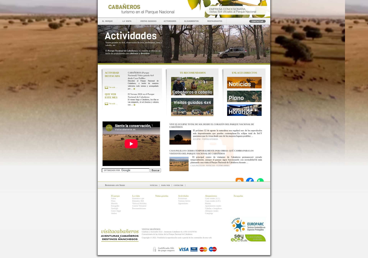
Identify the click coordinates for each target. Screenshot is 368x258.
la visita (126, 21)
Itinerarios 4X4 (138, 201)
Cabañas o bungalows (213, 208)
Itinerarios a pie (138, 198)
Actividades (183, 196)
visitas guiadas (148, 21)
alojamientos (191, 21)
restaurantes (214, 21)
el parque (107, 21)
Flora (113, 201)
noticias (153, 185)
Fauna (113, 198)
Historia (114, 203)
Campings (209, 213)
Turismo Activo (184, 201)
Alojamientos (211, 196)
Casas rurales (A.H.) (213, 201)
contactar (178, 185)
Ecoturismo (182, 198)
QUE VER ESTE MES (111, 96)
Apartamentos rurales (213, 206)
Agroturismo (183, 203)
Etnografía (115, 206)
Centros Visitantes (139, 206)
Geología (114, 208)
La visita (136, 196)
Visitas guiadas (161, 196)
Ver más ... (113, 87)
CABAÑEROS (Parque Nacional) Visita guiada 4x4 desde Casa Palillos (141, 75)
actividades (170, 21)
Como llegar (116, 211)
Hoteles (208, 203)
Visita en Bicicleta (139, 203)
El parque (115, 196)
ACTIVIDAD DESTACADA (112, 74)
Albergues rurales (211, 211)
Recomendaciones (139, 208)
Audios (114, 213)
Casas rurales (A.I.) (212, 198)
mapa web (165, 185)
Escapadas (238, 196)
